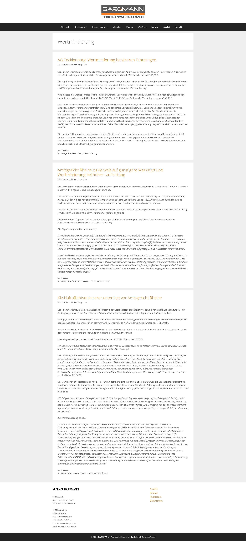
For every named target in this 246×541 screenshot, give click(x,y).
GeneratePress (148, 537)
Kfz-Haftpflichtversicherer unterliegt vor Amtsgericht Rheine (110, 297)
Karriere (154, 27)
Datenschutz (156, 500)
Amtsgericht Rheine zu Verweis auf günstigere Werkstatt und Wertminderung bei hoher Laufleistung (110, 172)
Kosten (129, 27)
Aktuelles (117, 27)
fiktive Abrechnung (80, 281)
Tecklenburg (77, 153)
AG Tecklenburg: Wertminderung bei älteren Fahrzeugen (107, 59)
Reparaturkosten (79, 473)
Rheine (92, 281)
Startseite (65, 27)
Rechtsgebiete (98, 27)
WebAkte (142, 27)
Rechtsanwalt (81, 27)
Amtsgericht (65, 153)
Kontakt (178, 27)
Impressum (156, 496)
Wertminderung (90, 153)
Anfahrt (166, 27)
